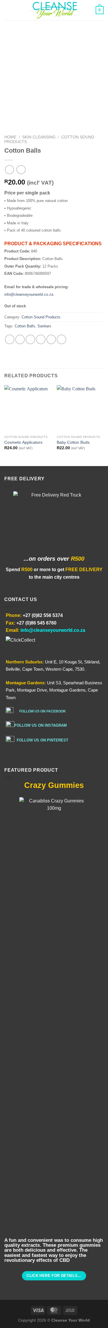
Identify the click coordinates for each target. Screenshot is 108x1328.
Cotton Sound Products (41, 317)
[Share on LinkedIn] (61, 339)
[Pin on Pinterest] (51, 339)
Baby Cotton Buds (73, 442)
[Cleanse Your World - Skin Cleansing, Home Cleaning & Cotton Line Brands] (54, 10)
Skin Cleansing (39, 137)
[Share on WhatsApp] (9, 339)
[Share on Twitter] (30, 339)
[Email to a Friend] (41, 339)
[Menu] (7, 10)
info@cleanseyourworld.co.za (28, 294)
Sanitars (44, 326)
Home (10, 137)
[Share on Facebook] (20, 339)
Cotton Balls (25, 326)
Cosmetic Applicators (23, 442)
